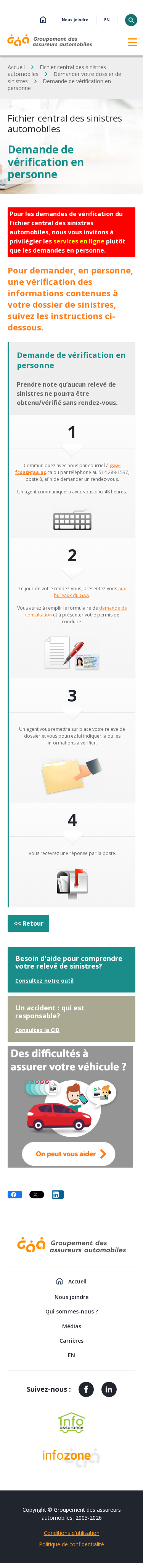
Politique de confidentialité (71, 1544)
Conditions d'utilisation (72, 1532)
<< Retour (28, 923)
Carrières (71, 1340)
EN (106, 20)
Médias (71, 1326)
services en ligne (78, 241)
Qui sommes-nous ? (71, 1311)
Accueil (16, 67)
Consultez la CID (37, 1030)
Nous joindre (75, 20)
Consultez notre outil (44, 980)
